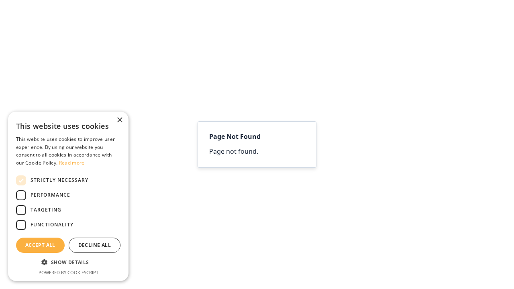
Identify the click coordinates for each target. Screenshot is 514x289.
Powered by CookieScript (68, 272)
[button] (68, 262)
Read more (72, 162)
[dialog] (68, 196)
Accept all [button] (40, 245)
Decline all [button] (94, 245)
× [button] (119, 120)
